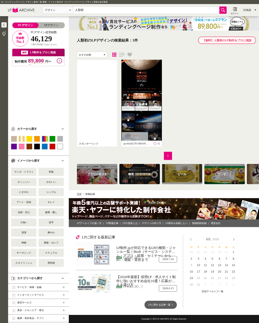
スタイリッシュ (23, 262)
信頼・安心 (24, 212)
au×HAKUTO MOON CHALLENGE (136, 143)
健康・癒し (51, 212)
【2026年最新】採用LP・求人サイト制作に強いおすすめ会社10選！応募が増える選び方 (146, 279)
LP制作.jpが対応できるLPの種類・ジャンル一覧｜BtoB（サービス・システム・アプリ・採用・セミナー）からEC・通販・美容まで (146, 250)
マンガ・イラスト (24, 171)
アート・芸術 (24, 202)
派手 (51, 222)
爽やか (51, 232)
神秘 (23, 242)
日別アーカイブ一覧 (212, 291)
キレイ (51, 202)
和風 (51, 171)
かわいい (51, 182)
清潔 (23, 232)
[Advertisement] (38, 94)
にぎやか (24, 192)
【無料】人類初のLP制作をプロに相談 (227, 40)
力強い (24, 222)
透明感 (51, 262)
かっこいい (24, 182)
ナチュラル (51, 252)
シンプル (51, 192)
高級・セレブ (51, 242)
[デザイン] (114, 55)
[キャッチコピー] (122, 55)
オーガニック (24, 252)
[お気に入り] (130, 55)
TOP (79, 194)
